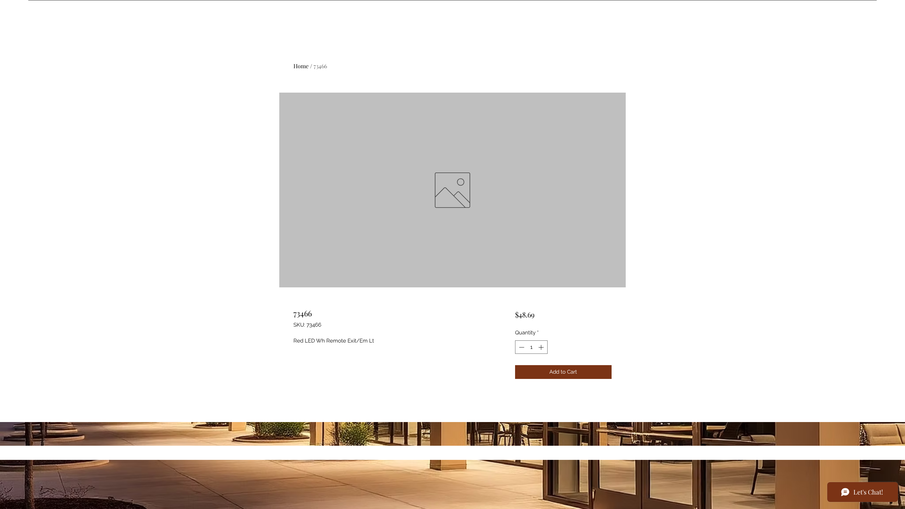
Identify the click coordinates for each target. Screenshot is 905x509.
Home (301, 66)
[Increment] (542, 347)
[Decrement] (521, 347)
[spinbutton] (531, 347)
